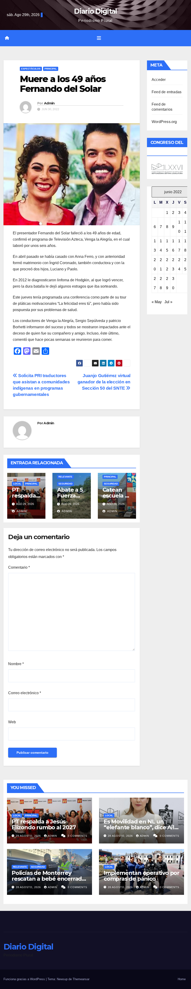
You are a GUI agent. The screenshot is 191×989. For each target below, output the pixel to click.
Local (17, 483)
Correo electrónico (24, 693)
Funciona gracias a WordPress (24, 979)
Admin (49, 103)
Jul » (168, 302)
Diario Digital (95, 11)
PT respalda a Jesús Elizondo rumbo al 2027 (44, 824)
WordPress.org (164, 122)
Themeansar (81, 979)
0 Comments (77, 835)
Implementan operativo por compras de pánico (141, 876)
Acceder (159, 80)
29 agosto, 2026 (29, 835)
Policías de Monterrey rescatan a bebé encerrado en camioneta (48, 879)
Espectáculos (31, 68)
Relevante (65, 476)
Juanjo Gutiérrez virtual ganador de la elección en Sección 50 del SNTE (104, 382)
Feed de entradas (166, 92)
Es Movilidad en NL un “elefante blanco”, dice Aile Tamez (140, 827)
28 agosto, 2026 (121, 835)
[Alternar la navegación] (99, 38)
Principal (50, 68)
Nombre (16, 664)
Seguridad (65, 483)
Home (182, 979)
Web (12, 722)
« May (157, 302)
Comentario (19, 567)
